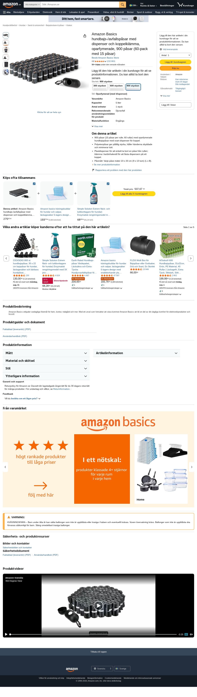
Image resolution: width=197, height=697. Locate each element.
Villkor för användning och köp (51, 678)
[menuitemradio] (186, 634)
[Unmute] (191, 634)
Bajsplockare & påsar (55, 25)
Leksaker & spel (77, 12)
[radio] (6, 35)
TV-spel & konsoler (185, 12)
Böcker (130, 12)
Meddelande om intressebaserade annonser (142, 678)
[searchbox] (80, 5)
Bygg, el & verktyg (164, 12)
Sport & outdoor (144, 12)
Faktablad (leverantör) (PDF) (17, 329)
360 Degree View (13, 580)
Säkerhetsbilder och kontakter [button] (17, 547)
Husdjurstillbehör (10, 25)
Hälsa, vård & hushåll (113, 12)
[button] (7, 12)
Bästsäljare (18, 12)
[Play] (5, 634)
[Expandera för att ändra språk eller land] (110, 669)
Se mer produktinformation (107, 164)
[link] (57, 193)
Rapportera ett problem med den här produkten (118, 170)
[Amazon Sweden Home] (72, 670)
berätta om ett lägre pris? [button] (24, 398)
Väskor (69, 25)
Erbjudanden (33, 12)
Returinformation (61, 389)
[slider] (93, 634)
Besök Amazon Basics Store (105, 57)
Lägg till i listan (168, 105)
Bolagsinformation (95, 678)
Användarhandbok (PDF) (15, 336)
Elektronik (47, 12)
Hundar (22, 25)
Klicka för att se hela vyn (49, 112)
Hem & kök (60, 12)
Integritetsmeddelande (75, 678)
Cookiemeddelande (113, 678)
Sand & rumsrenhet (36, 25)
